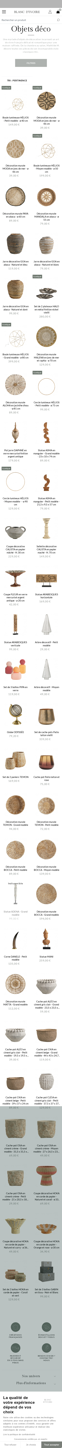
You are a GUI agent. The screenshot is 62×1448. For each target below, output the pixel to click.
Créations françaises (15, 1336)
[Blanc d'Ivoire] (27, 12)
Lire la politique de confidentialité (19, 1434)
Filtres (31, 63)
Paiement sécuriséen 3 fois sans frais (15, 1359)
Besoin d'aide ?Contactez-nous (46, 1358)
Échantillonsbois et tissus (46, 1336)
